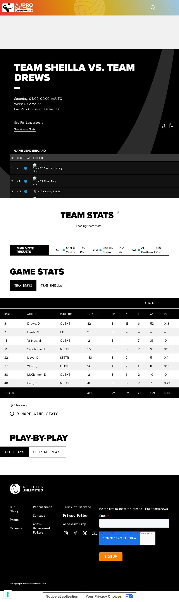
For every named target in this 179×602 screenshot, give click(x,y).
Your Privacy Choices (104, 596)
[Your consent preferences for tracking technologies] (7, 594)
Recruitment (42, 507)
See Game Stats (25, 129)
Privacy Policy (75, 515)
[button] (153, 7)
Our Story (14, 509)
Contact (39, 515)
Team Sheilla (51, 285)
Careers (16, 528)
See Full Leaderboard (28, 122)
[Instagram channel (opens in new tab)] (66, 533)
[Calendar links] (172, 126)
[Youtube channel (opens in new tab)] (94, 533)
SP (113, 313)
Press (14, 520)
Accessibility (74, 524)
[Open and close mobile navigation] (171, 7)
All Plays (14, 452)
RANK (7, 313)
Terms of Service (77, 507)
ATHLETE (32, 313)
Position (66, 313)
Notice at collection (62, 596)
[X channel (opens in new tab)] (85, 533)
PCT (166, 313)
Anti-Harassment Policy (41, 528)
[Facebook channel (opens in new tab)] (75, 533)
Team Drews (23, 285)
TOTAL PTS (94, 313)
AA (151, 313)
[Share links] (164, 126)
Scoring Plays (47, 452)
